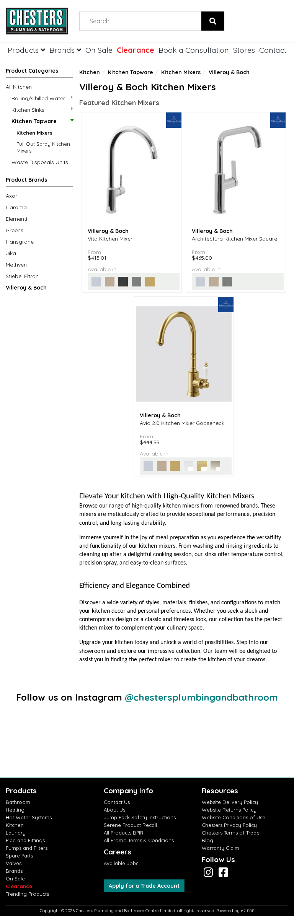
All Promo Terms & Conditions (139, 840)
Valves (13, 863)
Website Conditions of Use (233, 817)
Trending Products (27, 894)
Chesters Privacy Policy (229, 825)
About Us (114, 810)
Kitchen (89, 72)
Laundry (16, 833)
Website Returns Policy (229, 810)
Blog (207, 840)
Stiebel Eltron (22, 276)
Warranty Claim (220, 848)
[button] (39, 181)
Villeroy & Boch (26, 287)
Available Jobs (121, 863)
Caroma (16, 207)
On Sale (99, 50)
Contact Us (117, 802)
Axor (11, 195)
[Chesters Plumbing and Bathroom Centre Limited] (37, 21)
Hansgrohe (20, 241)
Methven (16, 264)
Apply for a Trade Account (144, 885)
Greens (14, 230)
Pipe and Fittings (25, 840)
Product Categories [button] (32, 70)
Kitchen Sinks (27, 109)
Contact (272, 50)
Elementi (16, 218)
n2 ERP (247, 910)
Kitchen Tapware (34, 121)
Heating (15, 810)
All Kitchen (19, 86)
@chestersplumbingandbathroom (201, 697)
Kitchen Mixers (34, 133)
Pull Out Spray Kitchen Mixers (43, 147)
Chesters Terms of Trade (231, 833)
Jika (11, 253)
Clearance (135, 50)
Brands (63, 50)
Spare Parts (19, 856)
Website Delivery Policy (230, 802)
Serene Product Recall (130, 825)
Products (24, 50)
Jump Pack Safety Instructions (140, 817)
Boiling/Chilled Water (38, 98)
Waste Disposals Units (39, 162)
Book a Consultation (193, 50)
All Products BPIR (124, 833)
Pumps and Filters (26, 848)
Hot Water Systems (29, 817)
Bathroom (18, 802)
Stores (244, 50)
